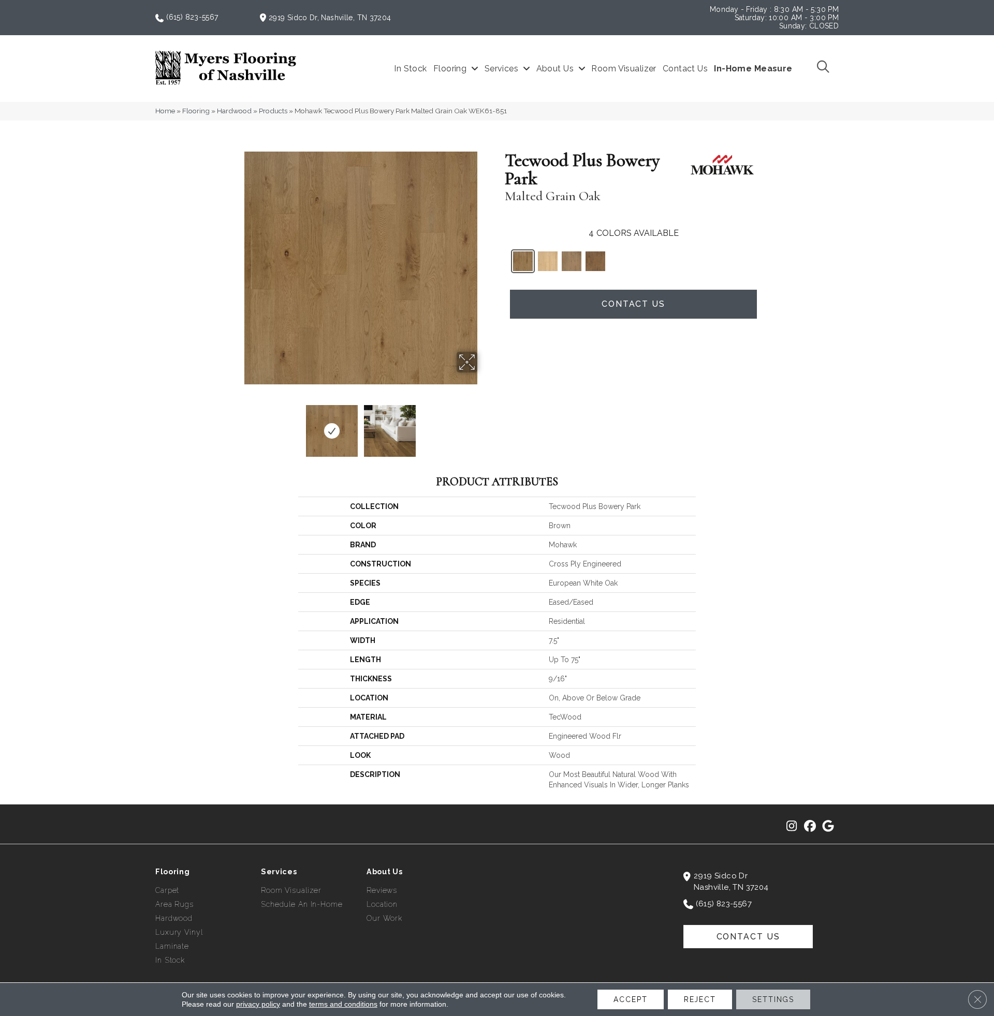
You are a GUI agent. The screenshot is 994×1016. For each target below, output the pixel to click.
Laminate (172, 946)
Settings (773, 999)
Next (484, 426)
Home (165, 111)
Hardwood (234, 111)
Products (273, 111)
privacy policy (258, 1004)
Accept (630, 999)
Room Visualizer (291, 890)
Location (382, 904)
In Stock (170, 960)
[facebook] (809, 826)
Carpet (167, 890)
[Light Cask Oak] (547, 261)
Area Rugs (174, 904)
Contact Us (633, 304)
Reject (700, 999)
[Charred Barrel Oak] (595, 261)
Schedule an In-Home (302, 904)
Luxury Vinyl (179, 932)
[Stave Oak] (571, 261)
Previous (237, 426)
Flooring (196, 111)
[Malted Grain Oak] (523, 261)
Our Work (384, 918)
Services (279, 871)
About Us (385, 871)
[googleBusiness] (828, 826)
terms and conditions (343, 1004)
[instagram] (791, 826)
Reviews (382, 890)
